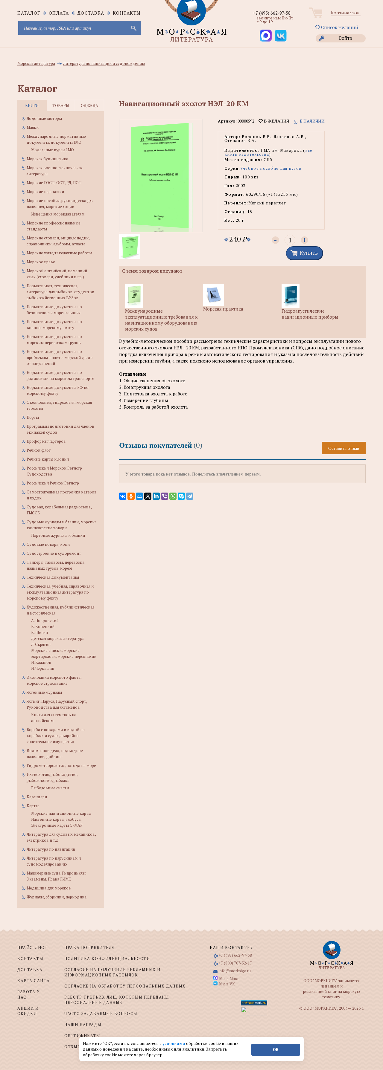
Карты (33, 805)
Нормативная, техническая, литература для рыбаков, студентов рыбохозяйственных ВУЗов (60, 291)
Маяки (33, 127)
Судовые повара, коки (48, 544)
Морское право (41, 262)
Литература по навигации (51, 849)
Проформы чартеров (46, 441)
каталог (28, 13)
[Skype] (181, 496)
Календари (37, 797)
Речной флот (39, 450)
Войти (345, 38)
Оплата (59, 13)
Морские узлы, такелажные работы (59, 253)
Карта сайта (33, 980)
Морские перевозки (45, 191)
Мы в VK (227, 984)
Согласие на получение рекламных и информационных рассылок (112, 972)
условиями (174, 1043)
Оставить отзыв (343, 448)
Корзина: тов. (346, 13)
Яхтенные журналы (44, 692)
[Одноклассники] (131, 496)
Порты (33, 417)
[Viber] (164, 496)
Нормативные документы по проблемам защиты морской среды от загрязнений (60, 357)
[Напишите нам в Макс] (266, 36)
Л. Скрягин (41, 644)
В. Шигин (39, 632)
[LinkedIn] (156, 496)
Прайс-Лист (32, 947)
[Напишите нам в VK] (281, 36)
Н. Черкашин (42, 668)
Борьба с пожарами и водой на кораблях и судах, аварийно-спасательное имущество (56, 735)
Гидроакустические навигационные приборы (310, 314)
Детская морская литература (57, 638)
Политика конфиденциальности (107, 958)
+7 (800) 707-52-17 (235, 963)
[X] (147, 496)
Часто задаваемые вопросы (100, 1013)
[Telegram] (189, 496)
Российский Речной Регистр (53, 483)
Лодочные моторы (44, 118)
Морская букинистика (47, 158)
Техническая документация (53, 577)
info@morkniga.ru (235, 970)
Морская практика (223, 309)
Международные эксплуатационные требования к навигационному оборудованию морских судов (161, 320)
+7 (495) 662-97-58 (272, 13)
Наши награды (82, 1024)
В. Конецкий (42, 626)
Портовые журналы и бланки (58, 535)
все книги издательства (268, 152)
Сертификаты (82, 1035)
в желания (276, 121)
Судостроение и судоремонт (54, 553)
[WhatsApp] (173, 496)
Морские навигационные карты (61, 813)
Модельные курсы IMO (52, 149)
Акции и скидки (28, 1010)
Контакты (127, 13)
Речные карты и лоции (48, 459)
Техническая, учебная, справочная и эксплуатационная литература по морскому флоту (60, 592)
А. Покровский (45, 620)
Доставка (90, 13)
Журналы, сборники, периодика (56, 897)
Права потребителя (89, 947)
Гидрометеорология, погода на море (61, 765)
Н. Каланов (41, 662)
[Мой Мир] (139, 496)
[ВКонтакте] (122, 496)
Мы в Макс (229, 978)
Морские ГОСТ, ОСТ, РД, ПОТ (54, 182)
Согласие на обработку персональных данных (125, 986)
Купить (309, 252)
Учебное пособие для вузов (271, 168)
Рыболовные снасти (50, 788)
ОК (276, 1049)
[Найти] (133, 28)
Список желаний (339, 27)
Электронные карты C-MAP (57, 825)
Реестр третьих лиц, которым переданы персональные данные (116, 999)
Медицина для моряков (49, 888)
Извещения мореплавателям (57, 214)
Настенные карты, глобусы (56, 819)
